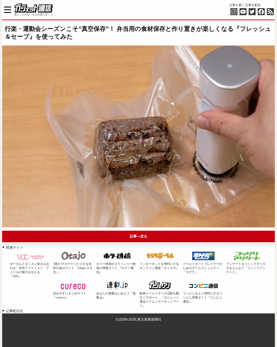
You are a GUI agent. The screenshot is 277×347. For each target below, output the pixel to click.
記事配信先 (14, 311)
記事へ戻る (138, 236)
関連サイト (14, 247)
